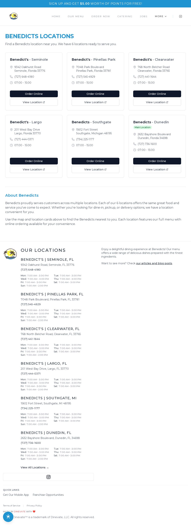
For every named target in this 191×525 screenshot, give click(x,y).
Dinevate (20, 511)
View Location (32, 102)
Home (56, 16)
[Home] (13, 16)
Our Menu (76, 16)
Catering (125, 16)
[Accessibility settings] (8, 517)
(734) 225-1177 (85, 139)
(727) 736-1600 (147, 144)
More (159, 16)
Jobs (144, 16)
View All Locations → (35, 467)
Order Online (34, 94)
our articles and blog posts (154, 263)
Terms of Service (11, 505)
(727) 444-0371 (24, 139)
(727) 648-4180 (24, 76)
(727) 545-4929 (85, 76)
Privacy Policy (34, 505)
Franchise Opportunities (48, 495)
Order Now (100, 16)
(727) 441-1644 (147, 76)
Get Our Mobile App (16, 495)
